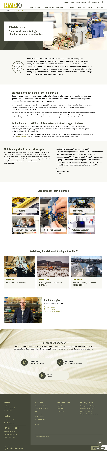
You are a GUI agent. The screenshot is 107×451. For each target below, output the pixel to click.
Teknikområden (49, 8)
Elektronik (60, 408)
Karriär (78, 2)
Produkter (91, 8)
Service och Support (86, 411)
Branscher (59, 8)
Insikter (73, 2)
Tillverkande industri (40, 406)
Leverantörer (81, 8)
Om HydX (66, 2)
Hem (5, 11)
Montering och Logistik (86, 408)
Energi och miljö (39, 416)
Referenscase (69, 8)
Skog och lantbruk (40, 419)
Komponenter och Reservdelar (89, 414)
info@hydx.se (10, 423)
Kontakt (100, 8)
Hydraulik (60, 406)
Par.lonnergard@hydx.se (54, 311)
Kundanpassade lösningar (87, 406)
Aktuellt (84, 2)
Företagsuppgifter (9, 431)
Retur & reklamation (10, 437)
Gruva (36, 422)
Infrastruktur (38, 414)
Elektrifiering (61, 411)
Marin (36, 411)
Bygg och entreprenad (41, 408)
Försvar (37, 424)
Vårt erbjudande (36, 8)
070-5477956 (51, 309)
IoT (47, 99)
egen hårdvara (21, 137)
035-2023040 (51, 307)
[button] (71, 362)
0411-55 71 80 (10, 419)
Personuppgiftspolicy (10, 434)
